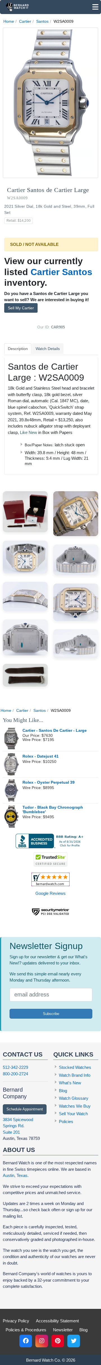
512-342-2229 (15, 1067)
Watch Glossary (73, 1098)
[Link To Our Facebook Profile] (25, 1341)
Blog (63, 1090)
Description (18, 348)
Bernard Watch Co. (43, 1360)
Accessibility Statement (57, 1320)
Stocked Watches (75, 1067)
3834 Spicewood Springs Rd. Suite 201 (18, 1126)
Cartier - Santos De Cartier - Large (54, 730)
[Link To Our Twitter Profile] (73, 1341)
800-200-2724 (15, 1073)
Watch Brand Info (74, 1075)
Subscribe (51, 1014)
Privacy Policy (16, 1320)
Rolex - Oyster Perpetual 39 (48, 782)
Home (8, 21)
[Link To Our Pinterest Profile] (57, 1341)
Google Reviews (50, 893)
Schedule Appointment (24, 1109)
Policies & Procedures (26, 1329)
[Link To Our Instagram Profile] (41, 1341)
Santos (42, 21)
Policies (66, 1121)
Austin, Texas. (16, 1175)
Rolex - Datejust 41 (40, 756)
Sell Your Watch (73, 1113)
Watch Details (48, 348)
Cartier (25, 21)
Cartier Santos (61, 272)
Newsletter (63, 1329)
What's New (70, 1082)
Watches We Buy (75, 1106)
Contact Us (23, 1054)
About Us (19, 1149)
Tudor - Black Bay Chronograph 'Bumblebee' (52, 809)
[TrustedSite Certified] (50, 859)
